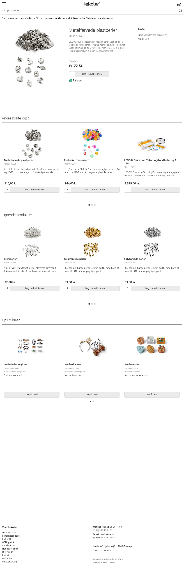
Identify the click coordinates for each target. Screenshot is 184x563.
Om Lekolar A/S (9, 533)
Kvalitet (5, 555)
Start (4, 18)
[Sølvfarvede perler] (152, 242)
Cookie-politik (8, 546)
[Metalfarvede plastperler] (32, 143)
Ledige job (7, 559)
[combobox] (92, 10)
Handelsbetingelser (11, 536)
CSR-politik (7, 539)
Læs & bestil (32, 394)
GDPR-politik (8, 542)
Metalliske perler (76, 18)
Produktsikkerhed (10, 549)
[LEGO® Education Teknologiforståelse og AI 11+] (152, 143)
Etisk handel (7, 552)
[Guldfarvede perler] (92, 242)
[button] (89, 205)
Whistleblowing (9, 562)
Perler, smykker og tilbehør (51, 18)
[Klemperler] (32, 242)
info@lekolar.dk (107, 535)
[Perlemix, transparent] (92, 143)
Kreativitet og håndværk (22, 18)
